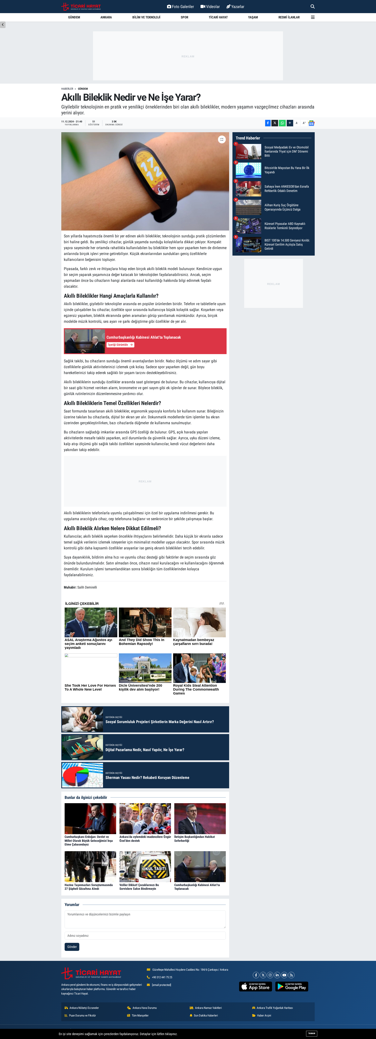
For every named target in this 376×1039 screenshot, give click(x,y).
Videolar (213, 6)
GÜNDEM (74, 17)
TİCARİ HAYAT (218, 17)
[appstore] (255, 986)
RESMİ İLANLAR (289, 17)
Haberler (67, 88)
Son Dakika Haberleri (206, 1015)
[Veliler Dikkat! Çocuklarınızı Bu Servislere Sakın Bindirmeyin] (145, 866)
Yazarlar (237, 6)
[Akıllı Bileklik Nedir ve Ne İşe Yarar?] (145, 181)
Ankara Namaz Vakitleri (208, 1008)
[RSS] (291, 975)
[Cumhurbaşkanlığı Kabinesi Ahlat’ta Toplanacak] (200, 866)
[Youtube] (284, 975)
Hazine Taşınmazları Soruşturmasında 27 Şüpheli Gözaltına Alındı (89, 887)
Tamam (311, 1033)
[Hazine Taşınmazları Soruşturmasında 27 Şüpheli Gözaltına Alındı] (90, 866)
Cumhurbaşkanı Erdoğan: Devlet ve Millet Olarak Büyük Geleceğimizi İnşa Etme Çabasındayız (89, 840)
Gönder (72, 947)
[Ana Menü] (313, 17)
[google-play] (291, 986)
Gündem (83, 88)
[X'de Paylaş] (274, 123)
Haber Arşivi (264, 1015)
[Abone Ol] (311, 123)
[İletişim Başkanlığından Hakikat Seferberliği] (200, 818)
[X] (263, 975)
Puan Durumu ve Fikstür (82, 1015)
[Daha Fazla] (290, 123)
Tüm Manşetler (140, 1015)
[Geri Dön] (2, 25)
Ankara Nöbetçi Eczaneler (84, 1008)
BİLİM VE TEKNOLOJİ (146, 17)
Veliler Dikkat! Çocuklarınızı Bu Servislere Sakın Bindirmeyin (139, 887)
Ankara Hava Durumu (145, 1008)
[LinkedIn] (277, 975)
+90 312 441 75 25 (162, 977)
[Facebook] (256, 975)
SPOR (184, 17)
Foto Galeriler (183, 6)
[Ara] (313, 6)
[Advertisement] (188, 55)
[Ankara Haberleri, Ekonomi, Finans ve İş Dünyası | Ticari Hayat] (81, 7)
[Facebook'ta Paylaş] (268, 123)
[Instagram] (270, 975)
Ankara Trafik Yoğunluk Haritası (275, 1008)
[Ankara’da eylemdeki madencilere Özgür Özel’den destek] (145, 818)
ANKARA (106, 17)
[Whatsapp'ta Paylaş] (282, 123)
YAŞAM (253, 17)
